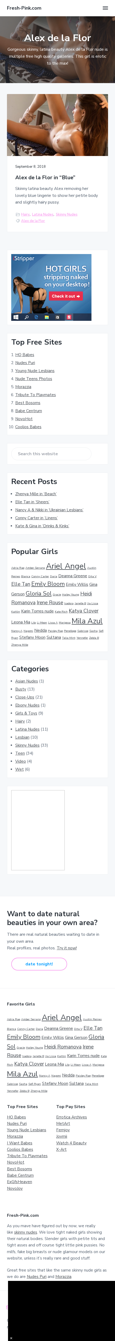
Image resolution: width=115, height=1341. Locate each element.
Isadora (69, 603)
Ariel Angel (66, 566)
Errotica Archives (71, 1117)
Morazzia (23, 386)
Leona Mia (20, 622)
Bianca (25, 576)
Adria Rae (17, 568)
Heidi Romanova (63, 1046)
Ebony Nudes (27, 705)
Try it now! (67, 948)
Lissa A (53, 623)
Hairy (25, 214)
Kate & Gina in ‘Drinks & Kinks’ (42, 526)
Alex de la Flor (33, 221)
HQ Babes (24, 354)
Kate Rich (61, 612)
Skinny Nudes (67, 214)
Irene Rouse (50, 602)
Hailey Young (70, 594)
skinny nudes (25, 1232)
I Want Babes (19, 1143)
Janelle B (80, 603)
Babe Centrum (28, 411)
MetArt (63, 1123)
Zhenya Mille (19, 645)
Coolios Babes (28, 427)
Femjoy (63, 1130)
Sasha (93, 631)
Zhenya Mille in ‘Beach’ (36, 494)
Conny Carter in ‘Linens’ (36, 518)
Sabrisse (82, 631)
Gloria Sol (39, 594)
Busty (20, 689)
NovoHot (24, 419)
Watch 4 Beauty (71, 1143)
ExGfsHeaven (19, 1181)
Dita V (92, 576)
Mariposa (65, 623)
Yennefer (82, 638)
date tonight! (39, 964)
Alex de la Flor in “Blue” (45, 177)
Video (20, 761)
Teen (20, 753)
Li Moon (42, 623)
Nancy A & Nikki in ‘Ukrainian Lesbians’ (49, 510)
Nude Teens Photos (33, 378)
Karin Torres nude (37, 611)
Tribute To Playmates (35, 394)
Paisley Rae (55, 631)
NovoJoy (15, 1188)
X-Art (61, 1149)
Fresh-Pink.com (24, 8)
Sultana (54, 637)
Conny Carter (40, 576)
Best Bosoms (27, 403)
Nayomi (28, 631)
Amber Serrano (35, 568)
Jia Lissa (92, 603)
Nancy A (16, 631)
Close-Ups (24, 697)
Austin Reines (92, 1019)
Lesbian (22, 737)
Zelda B (94, 638)
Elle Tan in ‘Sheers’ (32, 502)
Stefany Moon (32, 637)
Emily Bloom (48, 584)
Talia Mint (68, 638)
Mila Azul (87, 621)
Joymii (61, 1136)
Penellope (70, 631)
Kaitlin (15, 612)
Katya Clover (83, 610)
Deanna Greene (72, 576)
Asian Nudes (26, 681)
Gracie (57, 594)
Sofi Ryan (34, 1084)
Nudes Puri (25, 362)
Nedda (40, 630)
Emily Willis (77, 584)
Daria (53, 576)
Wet (19, 769)
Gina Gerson (76, 1037)
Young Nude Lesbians (35, 370)
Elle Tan (20, 584)
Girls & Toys (26, 713)
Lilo (33, 623)
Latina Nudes (42, 214)
